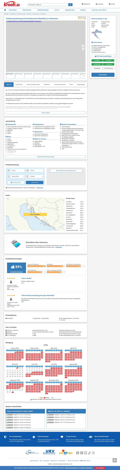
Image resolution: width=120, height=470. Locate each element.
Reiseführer (47, 84)
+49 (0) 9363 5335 (74, 460)
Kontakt (112, 4)
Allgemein (9, 84)
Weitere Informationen (71, 468)
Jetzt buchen (34, 182)
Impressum (46, 460)
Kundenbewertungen (59, 84)
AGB (41, 460)
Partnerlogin (62, 460)
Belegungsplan (81, 84)
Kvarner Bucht (36, 14)
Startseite (6, 14)
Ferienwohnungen (21, 14)
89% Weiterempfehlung (103, 56)
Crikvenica (43, 14)
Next (83, 47)
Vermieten (100, 4)
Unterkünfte (13, 14)
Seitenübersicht (34, 460)
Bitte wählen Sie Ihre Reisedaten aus (66, 170)
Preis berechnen (16, 182)
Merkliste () (86, 4)
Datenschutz (53, 460)
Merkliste (97, 68)
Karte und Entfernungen (33, 84)
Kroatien (29, 14)
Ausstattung (19, 84)
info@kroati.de (86, 460)
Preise (71, 84)
